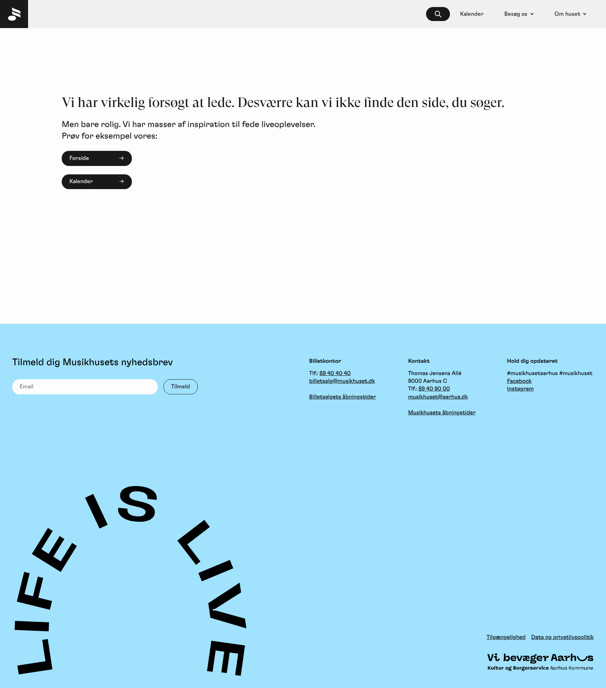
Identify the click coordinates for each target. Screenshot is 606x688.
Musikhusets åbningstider (442, 413)
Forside (79, 158)
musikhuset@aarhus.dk (438, 397)
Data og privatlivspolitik (562, 637)
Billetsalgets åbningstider (342, 397)
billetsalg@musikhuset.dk (342, 381)
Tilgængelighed (506, 637)
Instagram (520, 389)
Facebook (519, 381)
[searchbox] (438, 14)
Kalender (81, 181)
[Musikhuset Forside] (14, 14)
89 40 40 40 (335, 373)
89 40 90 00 (434, 389)
